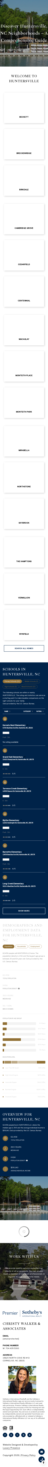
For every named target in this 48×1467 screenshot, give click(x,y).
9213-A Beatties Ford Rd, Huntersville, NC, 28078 (19, 886)
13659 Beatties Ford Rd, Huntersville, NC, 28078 (19, 854)
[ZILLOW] (29, 1435)
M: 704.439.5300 (11, 1348)
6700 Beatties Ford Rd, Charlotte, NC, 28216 (18, 728)
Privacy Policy (28, 1455)
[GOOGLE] (23, 1435)
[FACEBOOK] (5, 1435)
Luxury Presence (11, 1448)
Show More (24, 911)
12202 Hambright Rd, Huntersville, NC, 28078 (18, 822)
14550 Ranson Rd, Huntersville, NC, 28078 (17, 791)
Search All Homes (24, 648)
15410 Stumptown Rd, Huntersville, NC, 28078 (18, 759)
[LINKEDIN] (11, 1435)
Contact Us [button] (24, 1286)
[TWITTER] (17, 1435)
